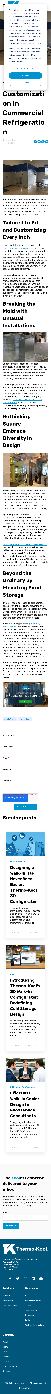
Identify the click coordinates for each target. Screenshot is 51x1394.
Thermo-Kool (9, 140)
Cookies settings (25, 68)
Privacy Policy (25, 1388)
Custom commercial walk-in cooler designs (25, 544)
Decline (25, 83)
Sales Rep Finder (10, 1305)
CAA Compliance (10, 1366)
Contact (6, 1361)
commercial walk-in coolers (16, 248)
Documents (30, 1315)
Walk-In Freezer (10, 719)
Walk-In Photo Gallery (34, 1325)
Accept (25, 75)
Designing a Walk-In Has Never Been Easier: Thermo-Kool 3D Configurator (23, 884)
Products (7, 1296)
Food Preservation (33, 1300)
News (5, 1352)
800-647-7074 (9, 1270)
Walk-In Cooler (25, 719)
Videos (28, 1305)
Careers (6, 1357)
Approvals (7, 1371)
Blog (27, 1296)
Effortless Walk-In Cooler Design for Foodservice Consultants (24, 1104)
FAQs (27, 1320)
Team (5, 1347)
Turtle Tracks (31, 1310)
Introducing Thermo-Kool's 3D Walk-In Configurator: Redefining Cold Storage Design (25, 997)
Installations (8, 1300)
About (5, 1342)
